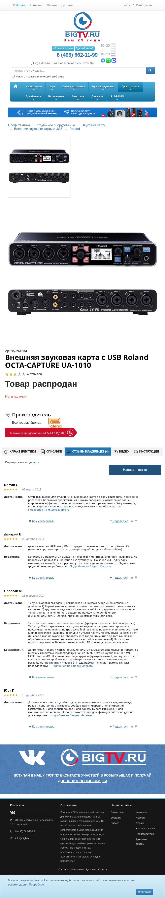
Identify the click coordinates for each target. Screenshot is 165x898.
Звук (52, 88)
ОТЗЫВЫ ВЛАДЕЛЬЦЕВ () (90, 451)
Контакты (36, 5)
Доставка (67, 5)
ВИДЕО (124, 451)
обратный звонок (63, 48)
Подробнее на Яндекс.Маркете (48, 509)
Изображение (34, 88)
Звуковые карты (94, 125)
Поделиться (120, 521)
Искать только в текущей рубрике (39, 76)
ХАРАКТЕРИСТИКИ (22, 451)
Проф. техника (130, 88)
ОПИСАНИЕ (54, 451)
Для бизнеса (33, 98)
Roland (74, 129)
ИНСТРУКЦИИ (149, 451)
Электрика (77, 98)
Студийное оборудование (56, 125)
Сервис (140, 823)
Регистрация (144, 5)
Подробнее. (37, 884)
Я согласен (144, 891)
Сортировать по (20, 462)
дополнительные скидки (82, 781)
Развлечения (56, 98)
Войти (126, 5)
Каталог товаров (145, 828)
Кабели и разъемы (73, 88)
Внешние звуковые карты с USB (38, 129)
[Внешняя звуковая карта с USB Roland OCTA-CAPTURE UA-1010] (82, 273)
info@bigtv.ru (22, 838)
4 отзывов (34, 374)
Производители (145, 834)
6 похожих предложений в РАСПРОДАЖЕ (37, 433)
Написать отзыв (135, 469)
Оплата (52, 5)
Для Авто (97, 98)
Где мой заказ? (84, 48)
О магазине (117, 812)
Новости (140, 817)
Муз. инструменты (103, 88)
